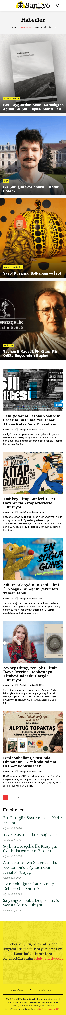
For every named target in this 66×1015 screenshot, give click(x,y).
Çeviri (15, 27)
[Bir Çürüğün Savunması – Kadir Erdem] (33, 155)
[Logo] (33, 5)
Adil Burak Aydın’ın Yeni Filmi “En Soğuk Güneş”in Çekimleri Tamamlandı (31, 588)
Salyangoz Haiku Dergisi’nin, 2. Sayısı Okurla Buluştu (31, 902)
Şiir (6, 181)
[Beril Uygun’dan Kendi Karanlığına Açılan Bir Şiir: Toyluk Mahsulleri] (33, 73)
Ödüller (8, 345)
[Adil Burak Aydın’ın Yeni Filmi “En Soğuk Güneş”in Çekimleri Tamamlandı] (33, 559)
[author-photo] (17, 429)
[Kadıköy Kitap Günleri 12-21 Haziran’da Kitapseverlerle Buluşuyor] (33, 473)
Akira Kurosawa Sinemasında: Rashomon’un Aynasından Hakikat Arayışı (30, 867)
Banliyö (23, 429)
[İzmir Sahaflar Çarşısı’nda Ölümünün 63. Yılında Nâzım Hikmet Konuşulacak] (33, 732)
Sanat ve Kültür (42, 27)
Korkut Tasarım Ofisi (49, 1009)
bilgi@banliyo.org (48, 959)
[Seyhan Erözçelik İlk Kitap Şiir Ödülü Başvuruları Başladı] (33, 320)
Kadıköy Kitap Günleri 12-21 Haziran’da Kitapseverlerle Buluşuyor (29, 502)
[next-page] (24, 797)
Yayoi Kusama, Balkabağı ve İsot (32, 834)
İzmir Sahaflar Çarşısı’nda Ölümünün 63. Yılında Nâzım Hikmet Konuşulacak (29, 761)
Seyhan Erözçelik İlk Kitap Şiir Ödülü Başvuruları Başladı (30, 848)
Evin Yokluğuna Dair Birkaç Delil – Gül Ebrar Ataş (28, 886)
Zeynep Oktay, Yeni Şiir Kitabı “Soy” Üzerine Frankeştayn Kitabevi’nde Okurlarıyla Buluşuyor (30, 673)
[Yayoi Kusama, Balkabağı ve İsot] (33, 238)
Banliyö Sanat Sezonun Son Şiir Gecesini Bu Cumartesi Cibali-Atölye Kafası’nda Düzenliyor (31, 420)
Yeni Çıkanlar (11, 99)
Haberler (26, 27)
